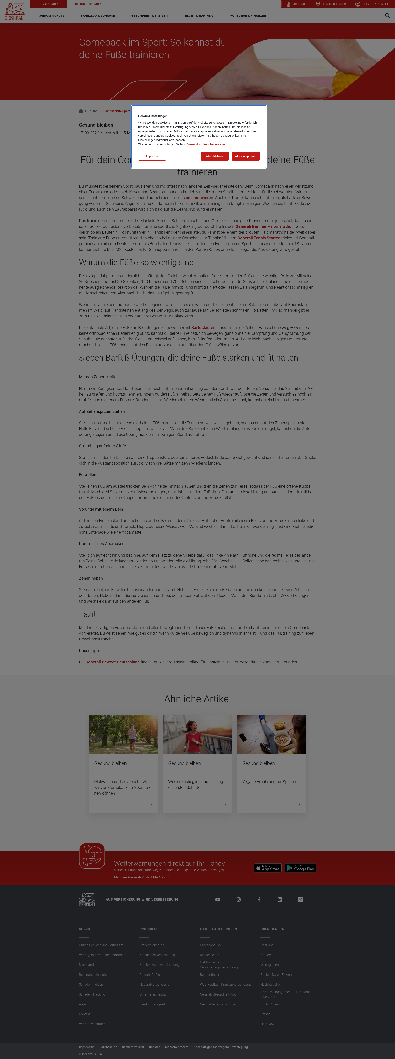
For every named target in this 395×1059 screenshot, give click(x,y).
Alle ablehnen (214, 156)
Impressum (217, 144)
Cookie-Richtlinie (198, 144)
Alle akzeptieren (245, 156)
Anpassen (152, 156)
